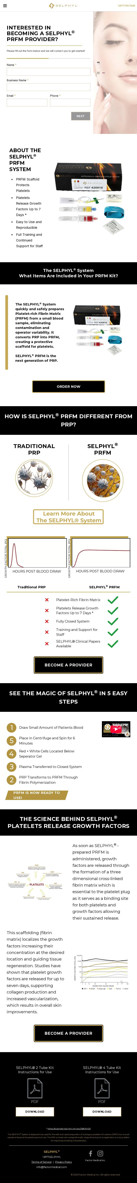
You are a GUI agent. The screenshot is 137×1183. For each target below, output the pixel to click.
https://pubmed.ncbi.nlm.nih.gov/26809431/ (69, 1128)
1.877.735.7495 (126, 5)
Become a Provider (68, 665)
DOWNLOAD (34, 1111)
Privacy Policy (63, 1162)
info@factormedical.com (51, 1167)
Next (81, 116)
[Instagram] (100, 1153)
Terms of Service (41, 1162)
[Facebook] (90, 1153)
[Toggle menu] (5, 5)
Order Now (68, 387)
